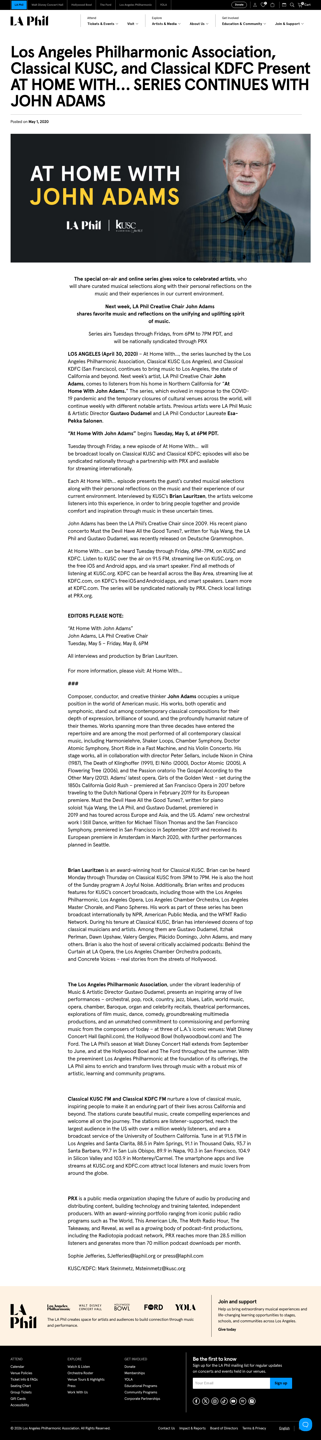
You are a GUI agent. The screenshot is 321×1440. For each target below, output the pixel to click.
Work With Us (78, 1392)
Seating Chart (21, 1386)
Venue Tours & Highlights (86, 1379)
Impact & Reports (192, 1428)
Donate (239, 5)
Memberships (134, 1373)
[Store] (273, 4)
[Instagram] (214, 1401)
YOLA (163, 5)
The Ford (105, 5)
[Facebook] (196, 1401)
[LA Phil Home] (29, 21)
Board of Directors (224, 1428)
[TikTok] (224, 1401)
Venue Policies (21, 1373)
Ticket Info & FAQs (24, 1379)
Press (71, 1386)
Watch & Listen (79, 1367)
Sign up (281, 1383)
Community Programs (140, 1392)
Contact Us (166, 1428)
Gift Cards (18, 1399)
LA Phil (19, 5)
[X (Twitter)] (205, 1401)
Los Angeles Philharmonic (136, 5)
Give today (227, 1330)
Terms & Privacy (254, 1428)
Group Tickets (21, 1392)
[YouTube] (233, 1401)
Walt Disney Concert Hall (47, 5)
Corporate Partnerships (142, 1399)
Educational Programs (140, 1386)
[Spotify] (242, 1401)
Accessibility (20, 1405)
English (284, 1428)
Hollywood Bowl (81, 5)
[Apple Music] (251, 1401)
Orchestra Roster (80, 1373)
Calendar (17, 1367)
